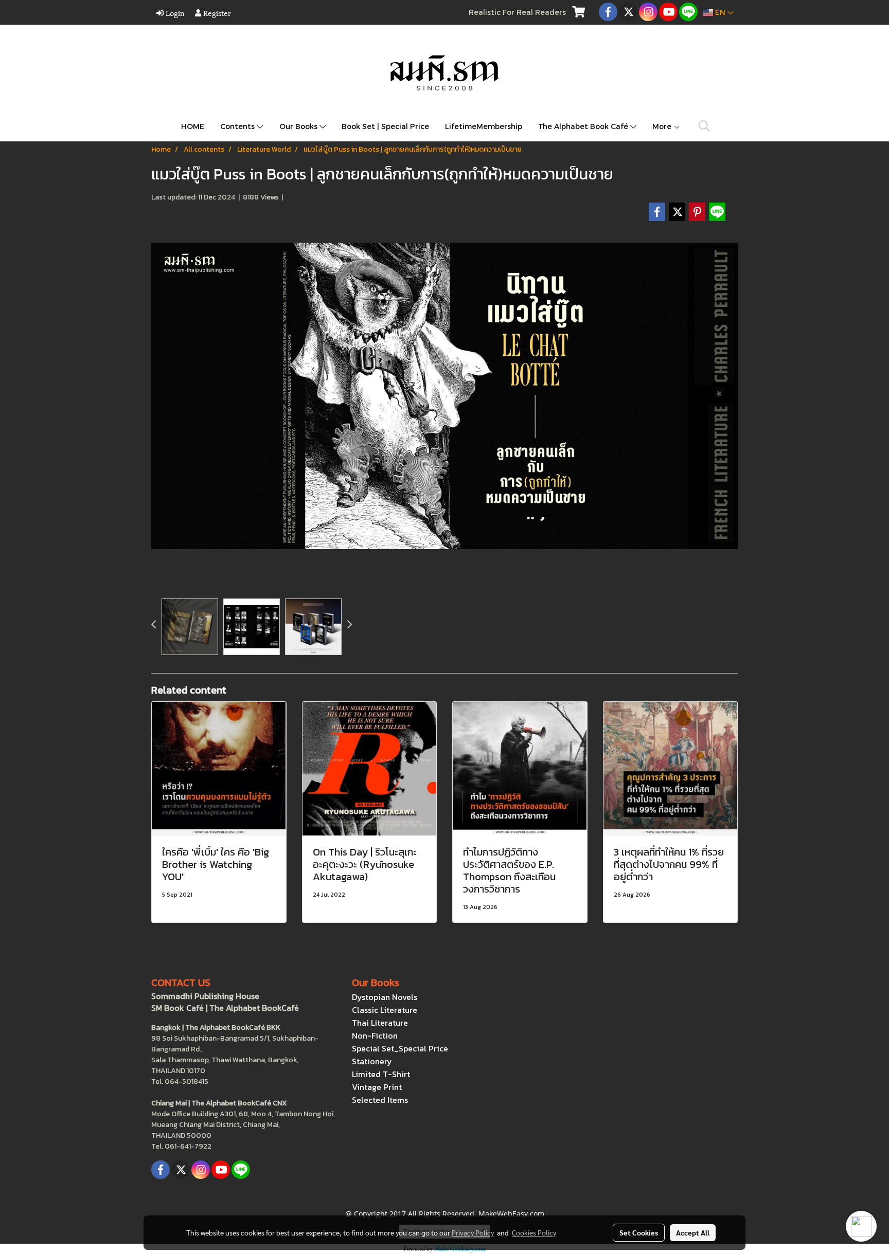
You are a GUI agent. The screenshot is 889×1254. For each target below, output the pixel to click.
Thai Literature (380, 1022)
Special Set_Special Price (400, 1048)
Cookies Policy (534, 1232)
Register (216, 12)
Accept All (692, 1232)
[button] (704, 126)
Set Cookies (638, 1232)
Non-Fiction (375, 1035)
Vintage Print (377, 1087)
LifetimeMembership (483, 126)
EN (720, 12)
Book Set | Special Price (385, 126)
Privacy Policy (473, 1232)
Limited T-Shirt (381, 1074)
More (662, 126)
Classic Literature (384, 1010)
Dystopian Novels (384, 997)
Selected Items (380, 1100)
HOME (192, 126)
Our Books (299, 126)
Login (174, 12)
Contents (238, 126)
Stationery (372, 1061)
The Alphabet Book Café (584, 126)
